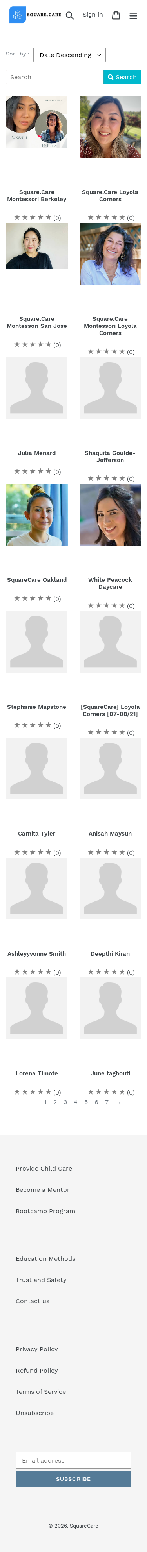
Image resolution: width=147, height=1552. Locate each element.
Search (125, 77)
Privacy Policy (37, 1349)
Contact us (32, 1301)
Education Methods (45, 1258)
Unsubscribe (35, 1413)
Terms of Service (41, 1391)
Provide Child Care (44, 1168)
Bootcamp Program (45, 1211)
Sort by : (17, 53)
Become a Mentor (43, 1189)
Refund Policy (37, 1370)
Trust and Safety (41, 1280)
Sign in (95, 14)
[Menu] (133, 15)
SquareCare (84, 1526)
